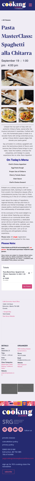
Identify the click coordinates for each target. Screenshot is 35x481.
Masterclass (4, 364)
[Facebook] (4, 429)
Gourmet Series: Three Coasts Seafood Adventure (9, 389)
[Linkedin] (20, 429)
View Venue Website (9, 316)
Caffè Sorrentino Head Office (11, 301)
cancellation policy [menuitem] (10, 442)
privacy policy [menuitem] (8, 445)
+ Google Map (7, 312)
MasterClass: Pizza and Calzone (26, 387)
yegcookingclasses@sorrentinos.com (18, 458)
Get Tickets (27, 286)
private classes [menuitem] (8, 438)
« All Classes (6, 20)
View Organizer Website (22, 365)
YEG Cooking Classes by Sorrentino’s (24, 350)
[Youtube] (15, 429)
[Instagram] (10, 429)
